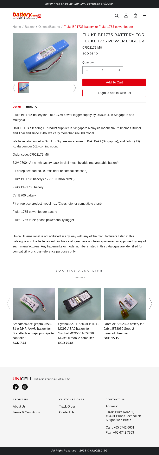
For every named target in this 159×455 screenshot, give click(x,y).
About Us (19, 406)
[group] (23, 87)
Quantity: (88, 62)
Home (17, 26)
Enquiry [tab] (31, 106)
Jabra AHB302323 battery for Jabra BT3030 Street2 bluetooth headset (123, 328)
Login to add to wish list (114, 93)
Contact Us (66, 412)
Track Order (67, 406)
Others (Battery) (49, 26)
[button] (14, 87)
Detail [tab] (17, 106)
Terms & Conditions (26, 412)
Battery (30, 26)
